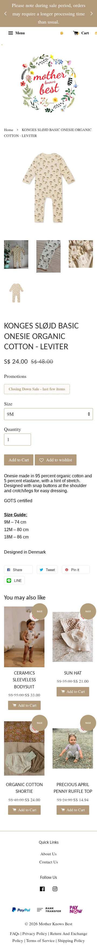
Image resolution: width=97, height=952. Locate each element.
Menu (19, 33)
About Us (48, 853)
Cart (84, 33)
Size (8, 403)
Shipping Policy (71, 940)
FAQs (14, 933)
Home (8, 129)
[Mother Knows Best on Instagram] (55, 889)
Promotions (15, 376)
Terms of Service (41, 940)
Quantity (12, 429)
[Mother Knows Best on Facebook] (42, 889)
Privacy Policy (34, 933)
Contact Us (48, 861)
